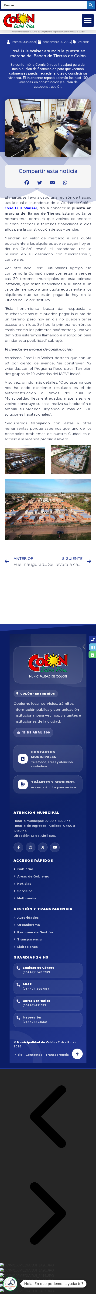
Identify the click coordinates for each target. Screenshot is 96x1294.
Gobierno (25, 869)
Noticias (24, 883)
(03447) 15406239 (36, 972)
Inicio (18, 1054)
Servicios (25, 891)
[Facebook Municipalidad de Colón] (18, 847)
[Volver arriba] (77, 1054)
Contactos (34, 1054)
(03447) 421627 (34, 1005)
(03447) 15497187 (36, 988)
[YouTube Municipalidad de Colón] (55, 847)
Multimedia (26, 898)
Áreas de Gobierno (33, 876)
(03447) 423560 (35, 1022)
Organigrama (28, 925)
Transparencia (29, 939)
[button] (88, 20)
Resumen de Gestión (35, 932)
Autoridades (28, 917)
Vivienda (83, 42)
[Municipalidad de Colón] (48, 664)
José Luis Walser (21, 208)
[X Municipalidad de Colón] (43, 847)
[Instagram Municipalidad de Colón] (30, 847)
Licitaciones (27, 947)
